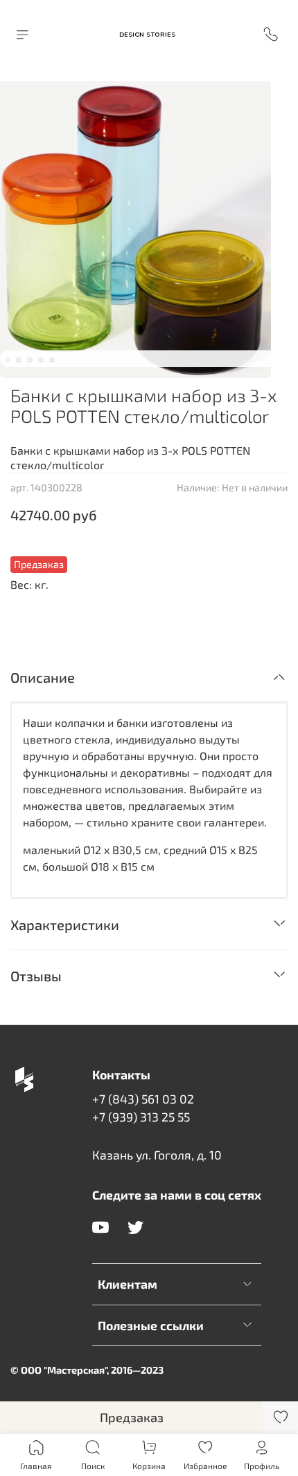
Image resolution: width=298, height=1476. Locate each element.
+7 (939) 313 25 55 (141, 1116)
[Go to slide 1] (7, 360)
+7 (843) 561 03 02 (143, 1098)
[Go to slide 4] (41, 360)
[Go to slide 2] (18, 360)
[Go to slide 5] (52, 360)
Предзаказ (132, 1417)
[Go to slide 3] (30, 360)
